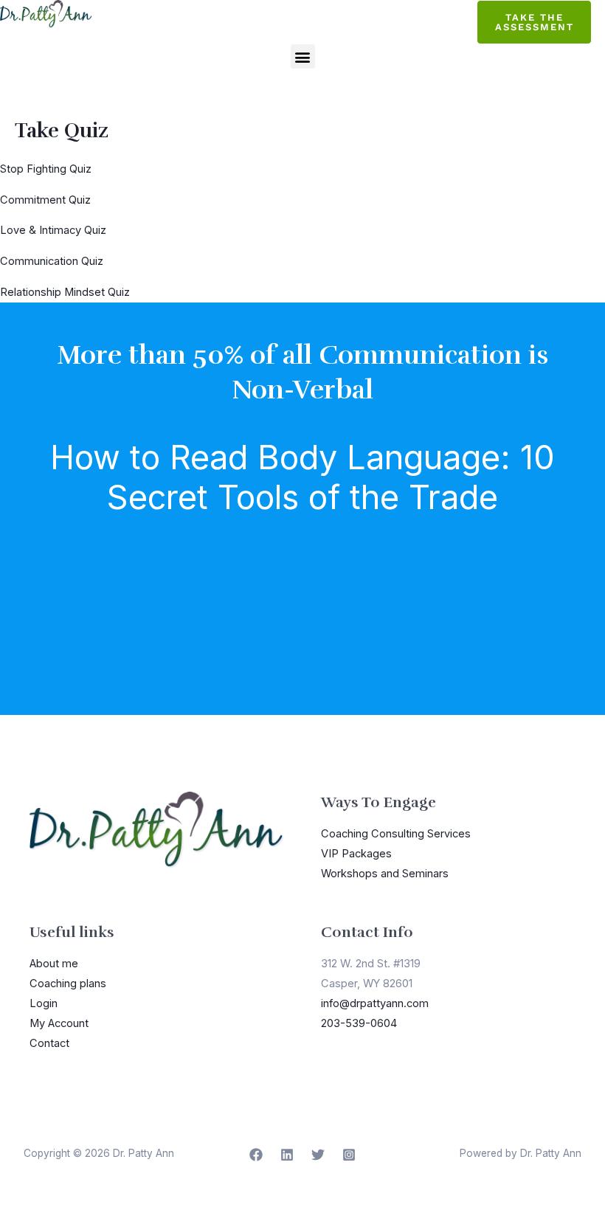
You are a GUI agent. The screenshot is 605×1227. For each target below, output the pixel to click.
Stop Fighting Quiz (45, 169)
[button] (303, 56)
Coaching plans (68, 983)
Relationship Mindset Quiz (65, 292)
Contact (49, 1043)
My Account (59, 1023)
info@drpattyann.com (375, 1003)
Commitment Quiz (45, 200)
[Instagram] (349, 1154)
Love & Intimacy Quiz (53, 230)
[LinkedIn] (287, 1154)
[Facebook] (256, 1154)
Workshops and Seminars (385, 873)
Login (44, 1003)
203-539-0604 (359, 1023)
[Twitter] (318, 1154)
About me (54, 963)
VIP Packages (356, 853)
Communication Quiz (51, 261)
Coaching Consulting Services (396, 833)
